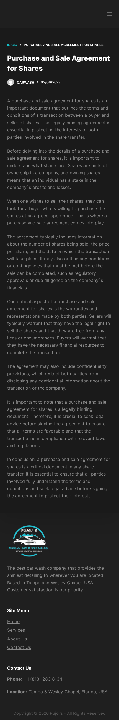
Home (13, 621)
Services (16, 630)
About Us (17, 639)
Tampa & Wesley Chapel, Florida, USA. (68, 691)
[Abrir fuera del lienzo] (109, 14)
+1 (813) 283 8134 (43, 679)
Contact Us (19, 647)
